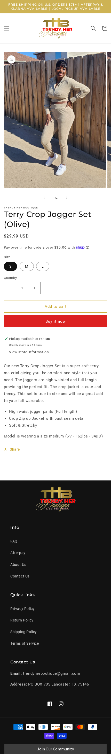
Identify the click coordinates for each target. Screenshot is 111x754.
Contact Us (20, 576)
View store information (29, 352)
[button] (6, 28)
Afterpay (18, 553)
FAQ (14, 541)
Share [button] (15, 449)
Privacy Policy (22, 609)
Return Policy (22, 620)
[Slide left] (44, 198)
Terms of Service (24, 643)
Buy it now (55, 321)
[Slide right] (67, 198)
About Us (18, 565)
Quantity (10, 278)
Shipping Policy (23, 632)
